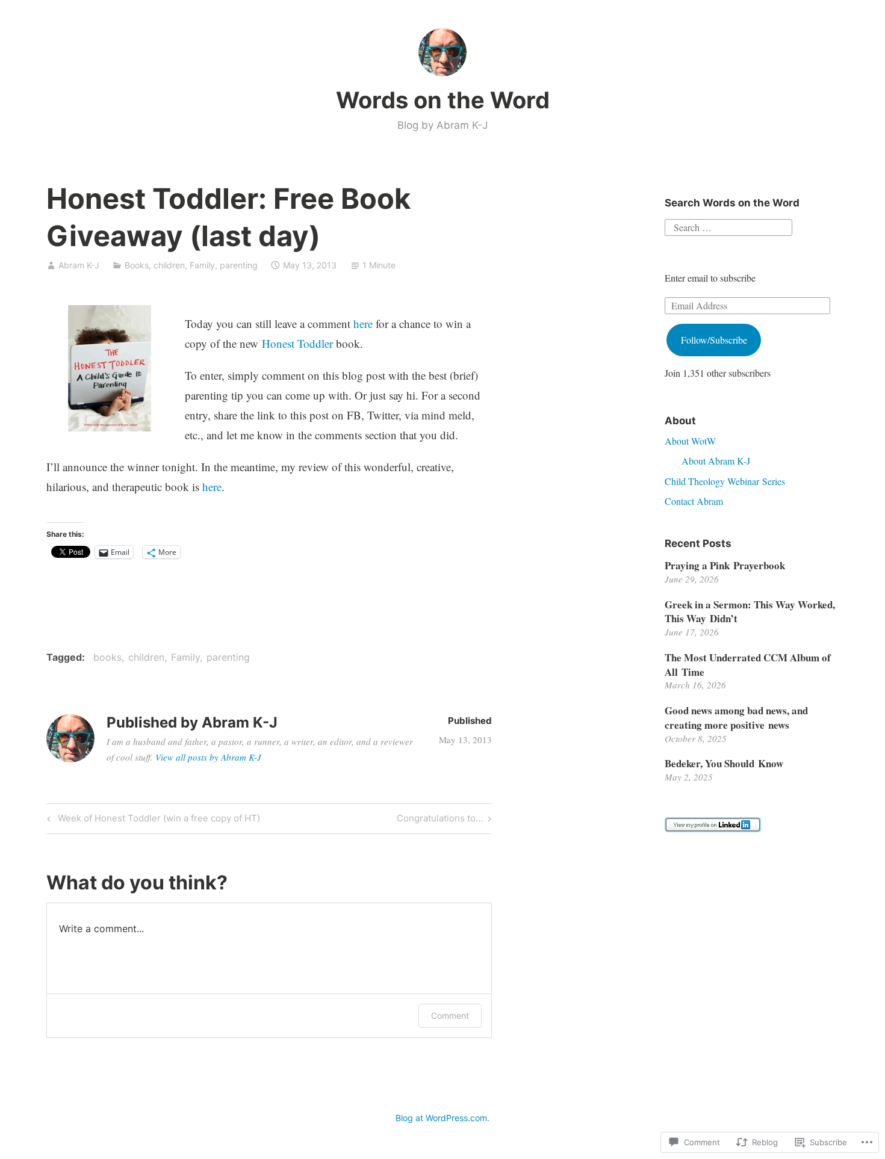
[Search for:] (728, 226)
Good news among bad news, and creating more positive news (736, 717)
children (169, 265)
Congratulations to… (440, 820)
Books (137, 265)
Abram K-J (78, 265)
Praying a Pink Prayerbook (725, 565)
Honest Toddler (297, 343)
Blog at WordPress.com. (442, 1118)
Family (202, 265)
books (107, 657)
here (363, 323)
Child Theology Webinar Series (725, 481)
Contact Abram (694, 501)
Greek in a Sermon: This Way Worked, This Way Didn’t (750, 611)
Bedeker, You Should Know (724, 763)
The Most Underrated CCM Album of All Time (748, 664)
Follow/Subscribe (714, 339)
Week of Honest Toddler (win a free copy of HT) (151, 820)
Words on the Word (443, 100)
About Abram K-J (716, 460)
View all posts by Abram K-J (208, 757)
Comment (450, 1015)
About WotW (690, 440)
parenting (239, 265)
